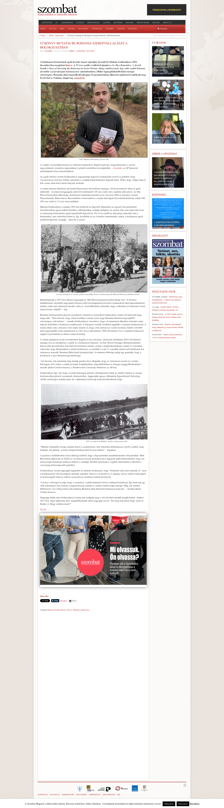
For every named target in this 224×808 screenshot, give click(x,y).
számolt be (79, 78)
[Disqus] (93, 655)
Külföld (91, 51)
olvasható (117, 167)
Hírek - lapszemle (56, 35)
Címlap (42, 35)
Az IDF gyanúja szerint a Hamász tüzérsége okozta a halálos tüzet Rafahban (167, 317)
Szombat (49, 51)
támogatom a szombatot (167, 9)
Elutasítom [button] (182, 803)
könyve (69, 65)
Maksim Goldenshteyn (56, 609)
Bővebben (194, 803)
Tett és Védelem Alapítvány (78, 609)
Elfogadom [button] (168, 803)
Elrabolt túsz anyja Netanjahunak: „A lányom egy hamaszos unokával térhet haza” (167, 299)
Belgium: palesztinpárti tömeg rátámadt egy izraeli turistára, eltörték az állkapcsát (167, 327)
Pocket (63, 600)
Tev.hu (43, 509)
